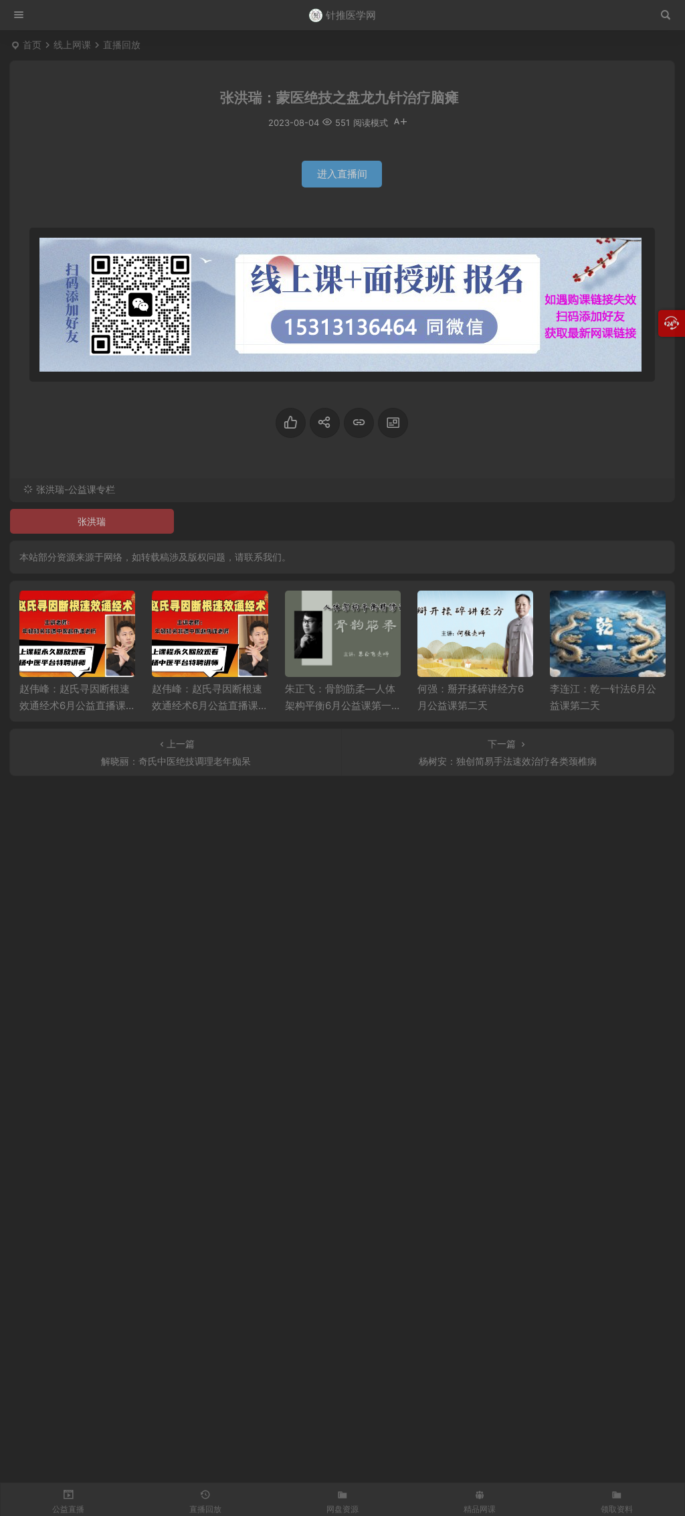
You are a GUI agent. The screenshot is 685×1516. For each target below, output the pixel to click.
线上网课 (72, 44)
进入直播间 (342, 173)
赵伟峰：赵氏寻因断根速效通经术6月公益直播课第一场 (207, 705)
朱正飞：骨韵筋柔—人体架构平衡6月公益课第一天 (340, 705)
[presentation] (587, 612)
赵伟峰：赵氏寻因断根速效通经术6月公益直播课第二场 (74, 705)
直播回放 (121, 44)
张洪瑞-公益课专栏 (75, 489)
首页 (32, 44)
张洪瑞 (92, 521)
